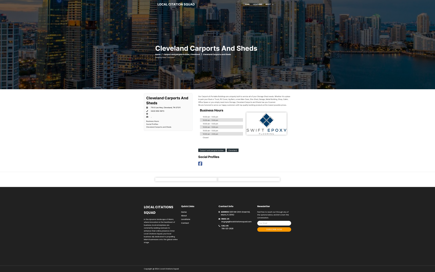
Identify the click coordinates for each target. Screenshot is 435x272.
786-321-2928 (227, 228)
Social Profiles (152, 124)
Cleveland (195, 54)
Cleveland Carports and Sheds (158, 127)
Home (247, 4)
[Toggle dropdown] (273, 4)
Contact (185, 223)
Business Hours (152, 121)
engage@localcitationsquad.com (236, 221)
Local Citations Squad (158, 210)
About (184, 215)
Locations (257, 4)
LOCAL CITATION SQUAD (176, 4)
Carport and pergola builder (177, 54)
